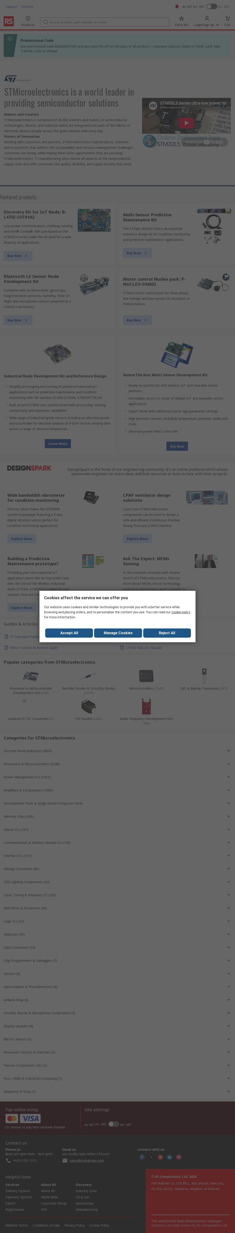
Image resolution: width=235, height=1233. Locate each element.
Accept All (69, 633)
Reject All (167, 633)
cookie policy (180, 612)
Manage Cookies (118, 633)
